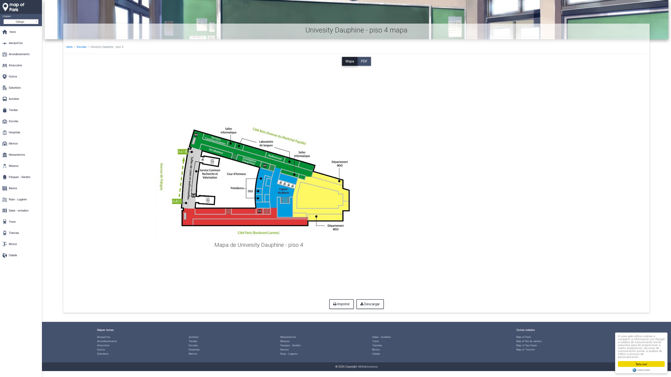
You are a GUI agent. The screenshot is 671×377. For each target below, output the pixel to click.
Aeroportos (103, 337)
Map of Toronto (525, 349)
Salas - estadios (381, 337)
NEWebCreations (368, 366)
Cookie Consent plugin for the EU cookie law (641, 370)
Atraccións (103, 345)
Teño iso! (641, 364)
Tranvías (377, 345)
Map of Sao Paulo (526, 345)
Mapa (349, 61)
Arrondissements (107, 341)
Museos (285, 341)
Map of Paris (523, 337)
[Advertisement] (356, 90)
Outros (101, 349)
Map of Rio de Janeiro (529, 341)
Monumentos (288, 337)
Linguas (7, 16)
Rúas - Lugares (289, 353)
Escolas (81, 47)
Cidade (376, 353)
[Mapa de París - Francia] (21, 12)
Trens (375, 341)
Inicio (69, 47)
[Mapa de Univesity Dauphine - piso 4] (259, 179)
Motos (376, 349)
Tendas (193, 341)
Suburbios (103, 353)
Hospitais (194, 349)
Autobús (194, 337)
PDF (364, 61)
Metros (193, 353)
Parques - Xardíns (290, 345)
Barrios (284, 349)
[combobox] (20, 21)
